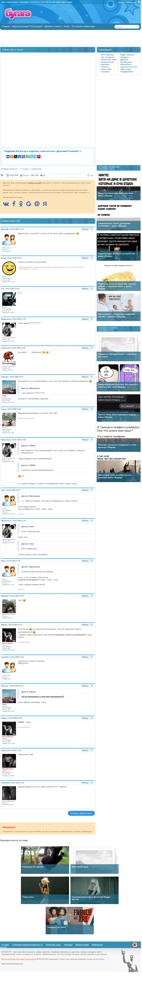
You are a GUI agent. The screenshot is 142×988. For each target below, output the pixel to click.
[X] (15, 156)
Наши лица (106, 69)
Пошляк (25, 175)
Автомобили (125, 64)
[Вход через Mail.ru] (38, 205)
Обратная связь (130, 2)
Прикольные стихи (128, 67)
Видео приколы (10, 169)
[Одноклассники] (11, 156)
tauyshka (5, 657)
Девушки (124, 59)
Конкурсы (105, 71)
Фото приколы (107, 55)
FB (50, 2)
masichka (5, 783)
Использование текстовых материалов (18, 959)
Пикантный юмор (109, 59)
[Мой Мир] (19, 156)
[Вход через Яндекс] (46, 205)
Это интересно (107, 57)
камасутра (37, 169)
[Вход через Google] (30, 205)
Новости (105, 67)
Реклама (121, 2)
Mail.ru (64, 2)
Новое (67, 26)
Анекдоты (124, 57)
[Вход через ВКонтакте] (7, 205)
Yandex (69, 2)
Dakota (4, 625)
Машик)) (4, 229)
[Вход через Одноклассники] (22, 205)
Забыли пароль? (12, 2)
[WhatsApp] (27, 156)
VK (47, 2)
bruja (3, 750)
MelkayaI (5, 596)
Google (58, 2)
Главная (6, 26)
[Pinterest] (38, 156)
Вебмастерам (82, 944)
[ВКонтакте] (8, 156)
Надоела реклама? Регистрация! (27, 26)
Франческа (6, 319)
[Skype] (31, 156)
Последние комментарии (83, 26)
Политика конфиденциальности (27, 944)
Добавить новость (53, 26)
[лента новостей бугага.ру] (139, 2)
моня (3, 409)
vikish (3, 258)
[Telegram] (35, 156)
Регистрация (23, 2)
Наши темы (125, 69)
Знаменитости (107, 62)
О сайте (5, 944)
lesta (3, 490)
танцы (25, 169)
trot (2, 289)
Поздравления (126, 71)
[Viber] (23, 156)
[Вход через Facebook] (15, 205)
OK (53, 2)
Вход (3, 2)
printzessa (5, 348)
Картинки (105, 64)
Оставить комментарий (81, 813)
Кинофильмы (126, 62)
